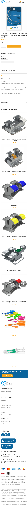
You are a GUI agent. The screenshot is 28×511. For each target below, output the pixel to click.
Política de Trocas (5, 394)
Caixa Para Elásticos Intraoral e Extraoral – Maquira (14, 333)
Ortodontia (12, 53)
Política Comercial (5, 402)
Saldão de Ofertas (5, 426)
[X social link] (10, 70)
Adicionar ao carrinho (14, 46)
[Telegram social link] (15, 70)
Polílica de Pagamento (6, 405)
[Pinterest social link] (11, 70)
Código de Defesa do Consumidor (8, 414)
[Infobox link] (8, 440)
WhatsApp (3, 412)
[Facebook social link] (8, 70)
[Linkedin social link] (13, 70)
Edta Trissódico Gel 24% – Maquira (14, 365)
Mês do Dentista (4, 423)
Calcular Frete (4, 56)
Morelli (8, 53)
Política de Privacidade (6, 391)
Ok (7, 61)
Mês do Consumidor (5, 421)
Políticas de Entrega (5, 407)
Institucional (3, 400)
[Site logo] (5, 2)
